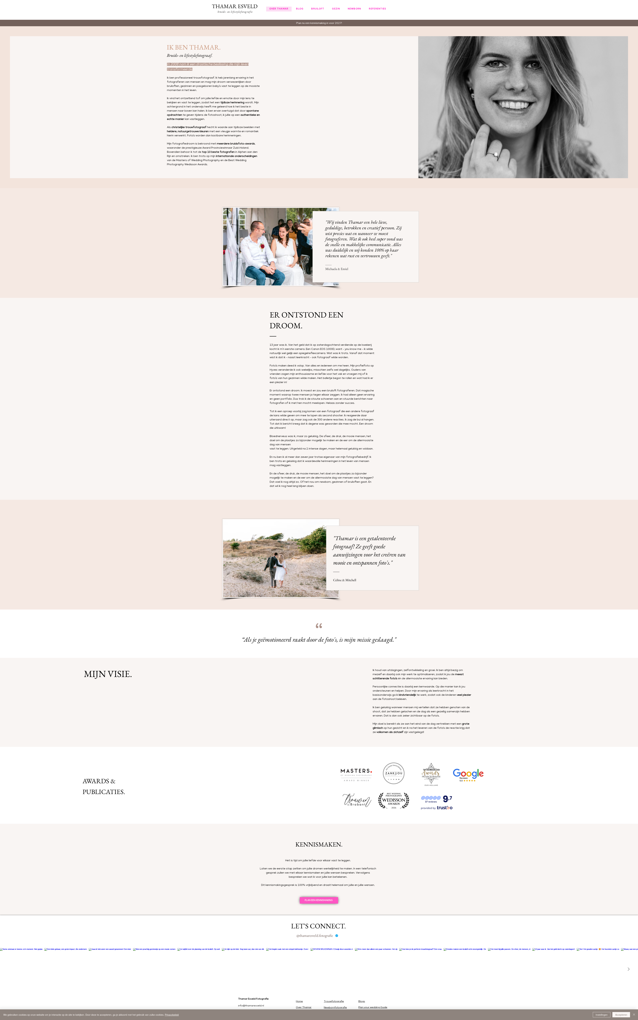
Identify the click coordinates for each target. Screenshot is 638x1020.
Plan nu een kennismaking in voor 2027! (319, 23)
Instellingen (602, 1014)
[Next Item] (628, 969)
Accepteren (621, 1014)
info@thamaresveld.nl (251, 1006)
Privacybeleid (172, 1014)
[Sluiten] (634, 1014)
